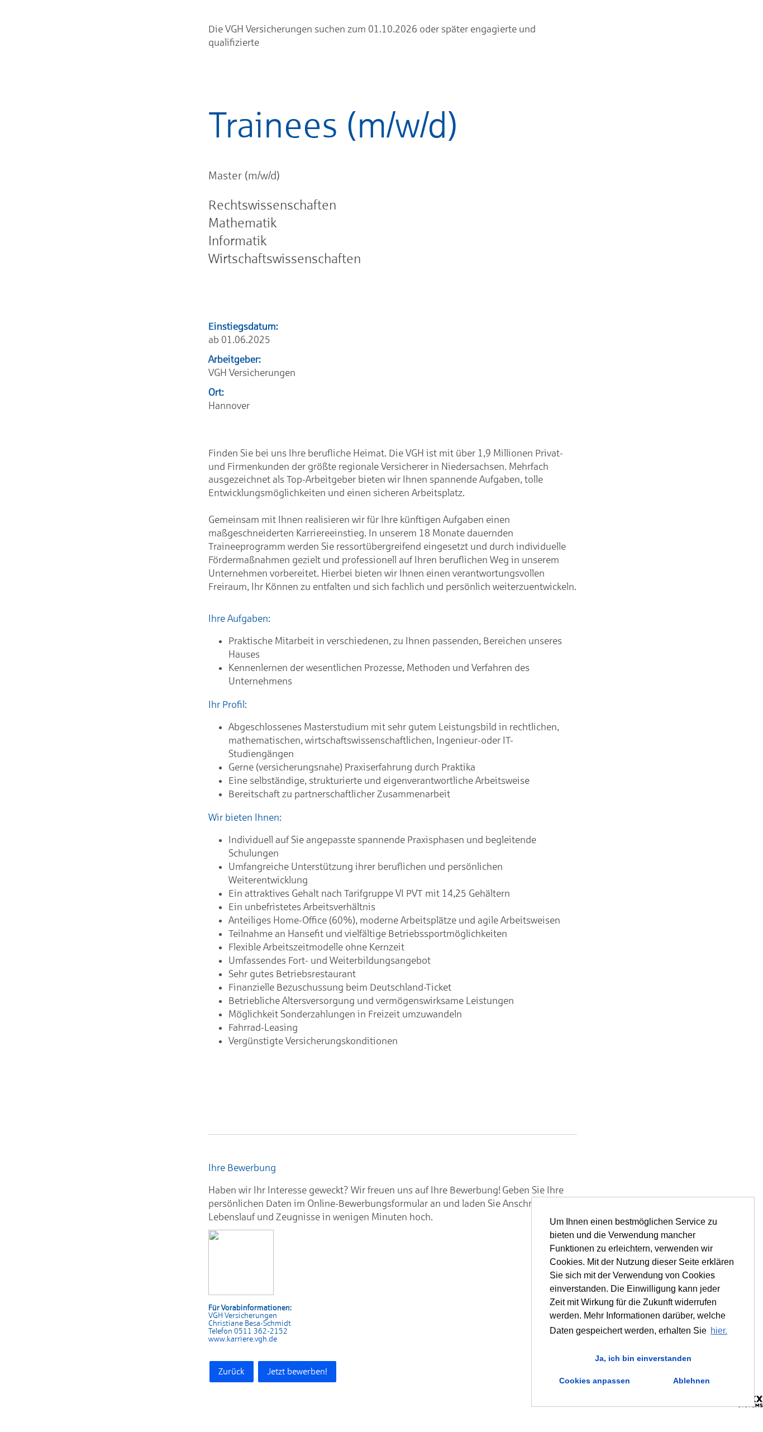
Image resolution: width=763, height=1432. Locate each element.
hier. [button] (718, 1330)
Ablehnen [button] (691, 1380)
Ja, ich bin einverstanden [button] (643, 1358)
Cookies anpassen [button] (594, 1380)
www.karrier (228, 1339)
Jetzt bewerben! (297, 1371)
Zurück (231, 1371)
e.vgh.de (263, 1339)
